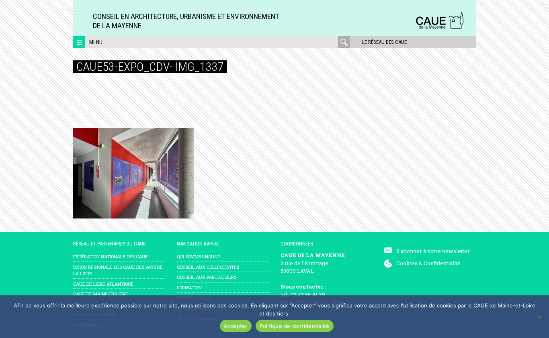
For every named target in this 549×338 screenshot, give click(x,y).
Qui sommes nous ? (198, 257)
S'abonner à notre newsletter (433, 251)
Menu (95, 42)
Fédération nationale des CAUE (110, 257)
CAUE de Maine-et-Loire (100, 294)
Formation (189, 287)
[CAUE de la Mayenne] (440, 28)
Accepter (236, 326)
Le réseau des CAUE (384, 42)
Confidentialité (442, 263)
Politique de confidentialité (295, 326)
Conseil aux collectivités (208, 267)
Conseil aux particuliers (206, 277)
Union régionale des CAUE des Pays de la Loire (118, 270)
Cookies (407, 263)
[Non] (539, 317)
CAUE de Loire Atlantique (103, 284)
